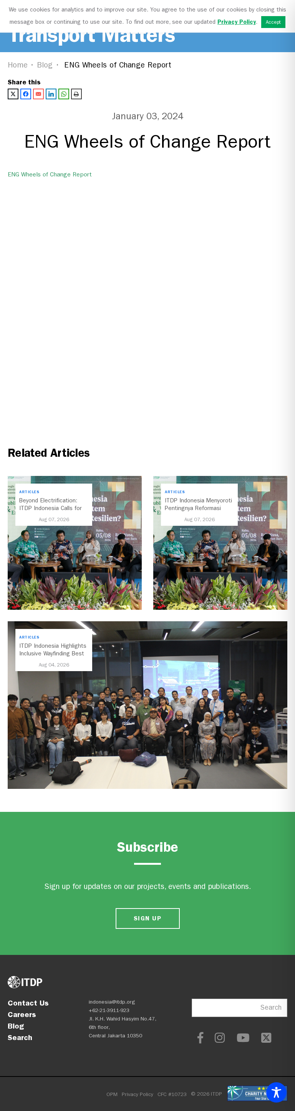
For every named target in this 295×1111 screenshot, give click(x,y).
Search (20, 1037)
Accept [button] (273, 22)
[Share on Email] (38, 94)
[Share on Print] (76, 94)
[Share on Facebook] (25, 94)
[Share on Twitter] (13, 94)
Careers (22, 1014)
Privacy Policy (137, 1094)
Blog (45, 65)
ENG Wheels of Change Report (50, 174)
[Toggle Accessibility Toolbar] (276, 1092)
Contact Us (28, 1002)
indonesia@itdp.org (112, 1002)
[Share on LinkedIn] (51, 94)
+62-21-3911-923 (109, 1010)
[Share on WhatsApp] (63, 94)
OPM (112, 1094)
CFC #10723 (172, 1094)
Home (18, 65)
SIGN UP (147, 918)
